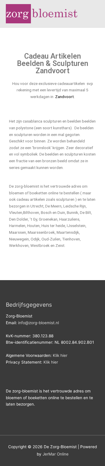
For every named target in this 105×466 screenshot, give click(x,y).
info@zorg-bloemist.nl (38, 322)
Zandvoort (64, 96)
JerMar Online (56, 454)
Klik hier (60, 355)
